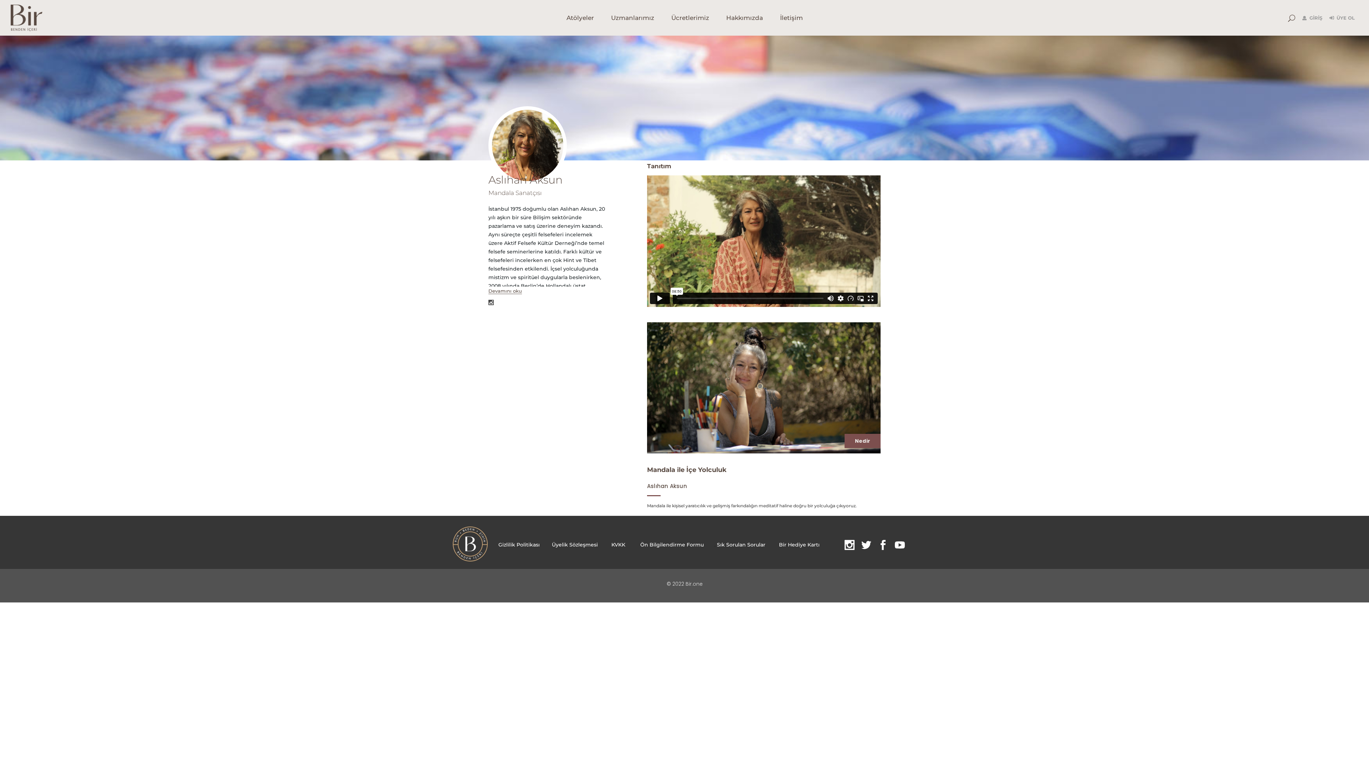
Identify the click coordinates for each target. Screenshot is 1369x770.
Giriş (1315, 18)
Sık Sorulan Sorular (741, 544)
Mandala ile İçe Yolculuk (687, 470)
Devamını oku (505, 291)
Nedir (862, 441)
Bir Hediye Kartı (799, 544)
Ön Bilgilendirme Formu (672, 544)
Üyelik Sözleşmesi (575, 544)
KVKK (618, 544)
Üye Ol (1346, 18)
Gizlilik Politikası (519, 544)
